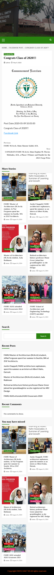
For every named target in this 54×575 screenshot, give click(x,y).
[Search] (50, 40)
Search (5, 326)
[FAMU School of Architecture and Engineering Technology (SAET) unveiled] (40, 289)
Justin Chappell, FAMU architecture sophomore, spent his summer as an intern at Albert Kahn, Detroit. (40, 209)
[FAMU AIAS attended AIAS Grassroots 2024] (14, 289)
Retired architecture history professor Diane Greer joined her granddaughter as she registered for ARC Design (26, 388)
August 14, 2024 (17, 219)
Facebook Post (9, 54)
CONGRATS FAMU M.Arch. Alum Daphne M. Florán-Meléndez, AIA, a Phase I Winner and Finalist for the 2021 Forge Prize (27, 153)
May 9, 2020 (17, 63)
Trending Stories (36, 249)
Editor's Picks (35, 243)
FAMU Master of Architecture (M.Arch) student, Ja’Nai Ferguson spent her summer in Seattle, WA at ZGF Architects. (26, 358)
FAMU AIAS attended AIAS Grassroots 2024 (23, 396)
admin (8, 63)
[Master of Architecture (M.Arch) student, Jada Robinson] (14, 238)
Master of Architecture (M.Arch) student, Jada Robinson (13, 257)
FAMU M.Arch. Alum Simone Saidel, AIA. (21, 144)
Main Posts (45, 297)
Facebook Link (11, 133)
